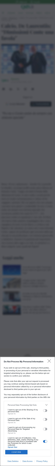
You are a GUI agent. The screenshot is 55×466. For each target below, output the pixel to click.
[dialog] (27, 411)
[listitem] (27, 405)
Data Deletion (13, 461)
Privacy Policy (42, 461)
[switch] (45, 410)
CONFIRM (16, 452)
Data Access (27, 461)
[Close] (50, 361)
